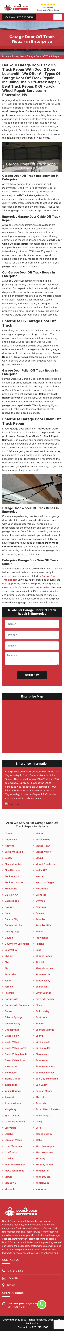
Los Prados (11, 1152)
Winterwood (43, 1182)
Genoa (8, 1011)
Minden (40, 833)
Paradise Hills (43, 925)
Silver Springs (43, 992)
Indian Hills (11, 1084)
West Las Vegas (45, 1146)
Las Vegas (10, 1127)
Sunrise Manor (44, 1091)
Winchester (42, 1170)
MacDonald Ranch (15, 1164)
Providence (42, 937)
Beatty (8, 857)
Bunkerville (11, 888)
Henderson (11, 1072)
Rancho (40, 943)
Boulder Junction (14, 882)
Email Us (13, 1278)
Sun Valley (41, 1084)
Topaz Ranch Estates (48, 1109)
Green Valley (12, 1041)
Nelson (40, 876)
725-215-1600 (15, 1271)
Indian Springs (13, 1091)
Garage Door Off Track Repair (43, 56)
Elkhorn (9, 955)
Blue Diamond (13, 870)
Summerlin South (45, 1066)
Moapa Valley (43, 851)
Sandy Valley (43, 980)
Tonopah (41, 1103)
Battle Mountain (14, 851)
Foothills (9, 992)
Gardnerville (11, 999)
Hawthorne (11, 1066)
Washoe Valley (44, 1133)
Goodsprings (12, 1029)
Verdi (39, 1127)
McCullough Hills (14, 1170)
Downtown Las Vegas (17, 943)
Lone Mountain (13, 1146)
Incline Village (12, 1078)
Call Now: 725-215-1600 (19, 17)
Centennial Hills (13, 925)
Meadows (10, 1182)
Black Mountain (13, 864)
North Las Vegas (45, 882)
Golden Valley (12, 1023)
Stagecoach (42, 1054)
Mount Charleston (46, 864)
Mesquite (10, 1189)
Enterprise (18, 56)
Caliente (9, 907)
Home (5, 56)
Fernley (9, 986)
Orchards (41, 894)
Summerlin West (45, 1072)
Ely (6, 968)
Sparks (39, 1035)
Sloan (39, 1005)
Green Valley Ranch (16, 1054)
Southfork (41, 1017)
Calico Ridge (12, 900)
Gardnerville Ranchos (17, 1005)
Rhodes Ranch (44, 955)
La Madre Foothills (15, 1121)
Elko (7, 962)
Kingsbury (11, 1109)
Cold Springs (12, 931)
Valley (39, 1121)
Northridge (42, 888)
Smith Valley (43, 1011)
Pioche (39, 931)
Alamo (8, 833)
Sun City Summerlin (47, 1078)
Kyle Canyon (12, 1115)
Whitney (40, 1158)
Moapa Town (43, 845)
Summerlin (42, 1060)
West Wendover (45, 1152)
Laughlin (9, 1133)
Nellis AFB (41, 870)
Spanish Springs (45, 1029)
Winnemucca (43, 1176)
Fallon (8, 980)
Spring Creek (43, 1041)
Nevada (11, 1285)
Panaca (40, 913)
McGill (8, 1176)
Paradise (40, 919)
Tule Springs (43, 1115)
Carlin (8, 913)
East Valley (11, 949)
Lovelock (10, 1158)
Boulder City (12, 876)
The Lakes (41, 1097)
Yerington (41, 1189)
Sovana (40, 1023)
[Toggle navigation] (57, 17)
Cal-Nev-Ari (11, 894)
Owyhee (40, 900)
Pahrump (41, 907)
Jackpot (9, 1097)
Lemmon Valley (13, 1139)
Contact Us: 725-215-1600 (33, 1327)
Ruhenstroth (43, 974)
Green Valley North (15, 1047)
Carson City (11, 919)
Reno (38, 949)
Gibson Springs (13, 1017)
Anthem (9, 845)
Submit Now (32, 675)
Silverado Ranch (45, 999)
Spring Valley (43, 1047)
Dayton (9, 937)
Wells (39, 1139)
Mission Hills (43, 839)
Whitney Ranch (44, 1164)
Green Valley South (15, 1060)
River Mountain (44, 968)
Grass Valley (12, 1035)
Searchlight (42, 986)
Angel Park (11, 839)
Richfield (40, 962)
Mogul (39, 857)
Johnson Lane (13, 1103)
